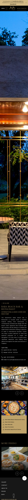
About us (4, 488)
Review (3, 491)
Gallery (3, 482)
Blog (3, 494)
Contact (4, 485)
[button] (2, 151)
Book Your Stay (22, 8)
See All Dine (6, 303)
